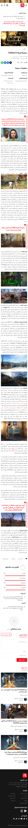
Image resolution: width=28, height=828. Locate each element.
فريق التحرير (13, 793)
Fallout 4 (20, 559)
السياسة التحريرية (23, 803)
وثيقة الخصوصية (11, 796)
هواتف (25, 800)
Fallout (13, 559)
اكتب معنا (13, 800)
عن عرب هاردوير (24, 793)
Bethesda (5, 559)
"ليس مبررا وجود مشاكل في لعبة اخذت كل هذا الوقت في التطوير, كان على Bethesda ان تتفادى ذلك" (14, 23)
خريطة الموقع (24, 798)
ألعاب (24, 49)
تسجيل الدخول (5, 634)
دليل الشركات (12, 798)
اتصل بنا (25, 796)
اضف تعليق (22, 660)
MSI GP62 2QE (13, 451)
